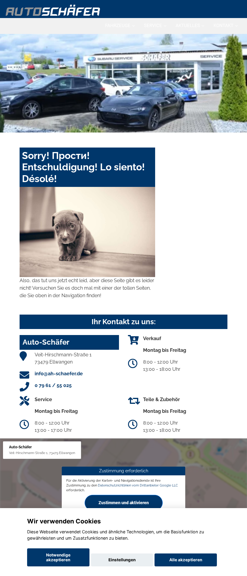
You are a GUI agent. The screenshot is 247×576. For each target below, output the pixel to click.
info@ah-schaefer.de (59, 373)
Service (153, 25)
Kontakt (223, 25)
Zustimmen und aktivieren (123, 502)
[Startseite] (53, 10)
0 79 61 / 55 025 (53, 385)
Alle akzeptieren (185, 559)
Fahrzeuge (117, 25)
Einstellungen (122, 559)
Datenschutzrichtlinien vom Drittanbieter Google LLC (138, 485)
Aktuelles (188, 25)
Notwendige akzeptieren (58, 557)
